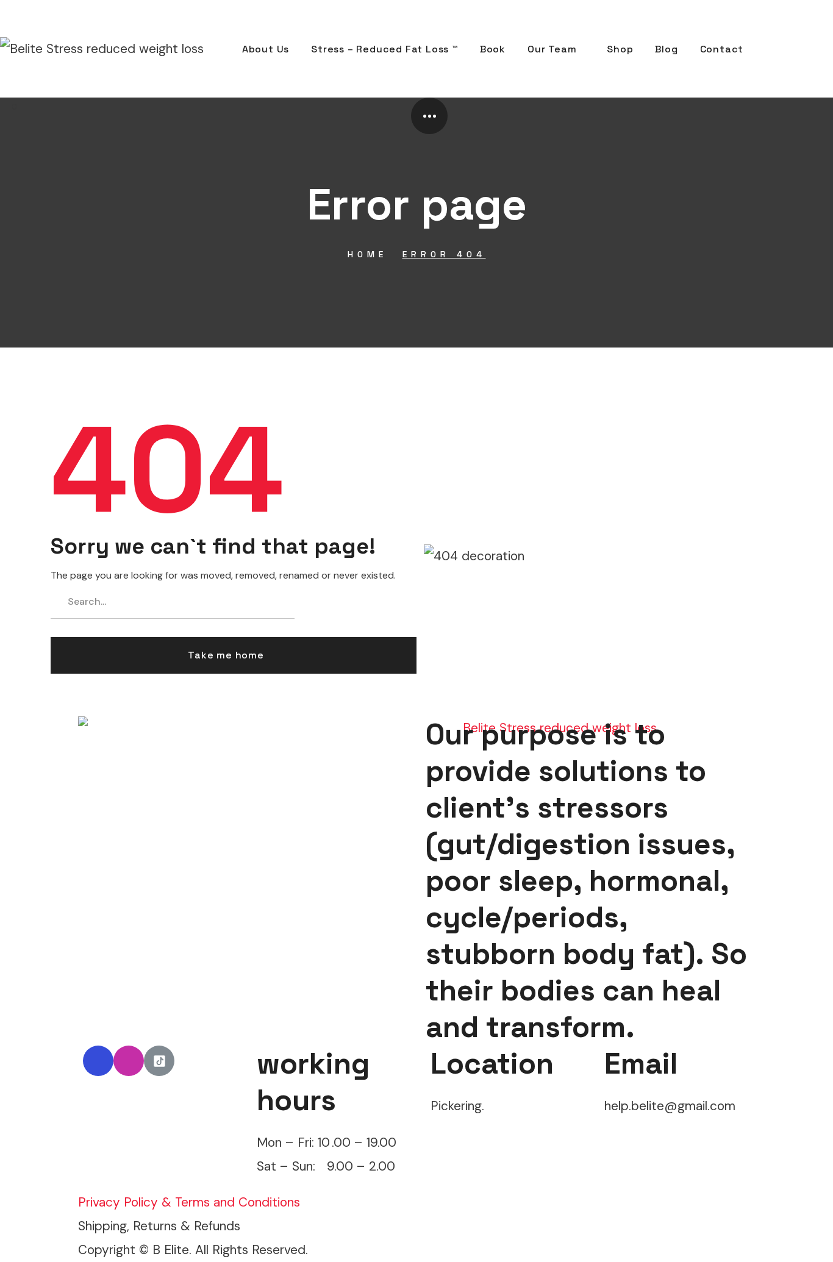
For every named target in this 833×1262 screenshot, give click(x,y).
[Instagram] (128, 1061)
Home (367, 254)
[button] (780, 49)
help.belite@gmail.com (669, 1105)
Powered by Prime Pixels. (384, 1249)
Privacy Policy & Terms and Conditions (189, 1202)
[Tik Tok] (159, 1061)
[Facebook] (98, 1061)
